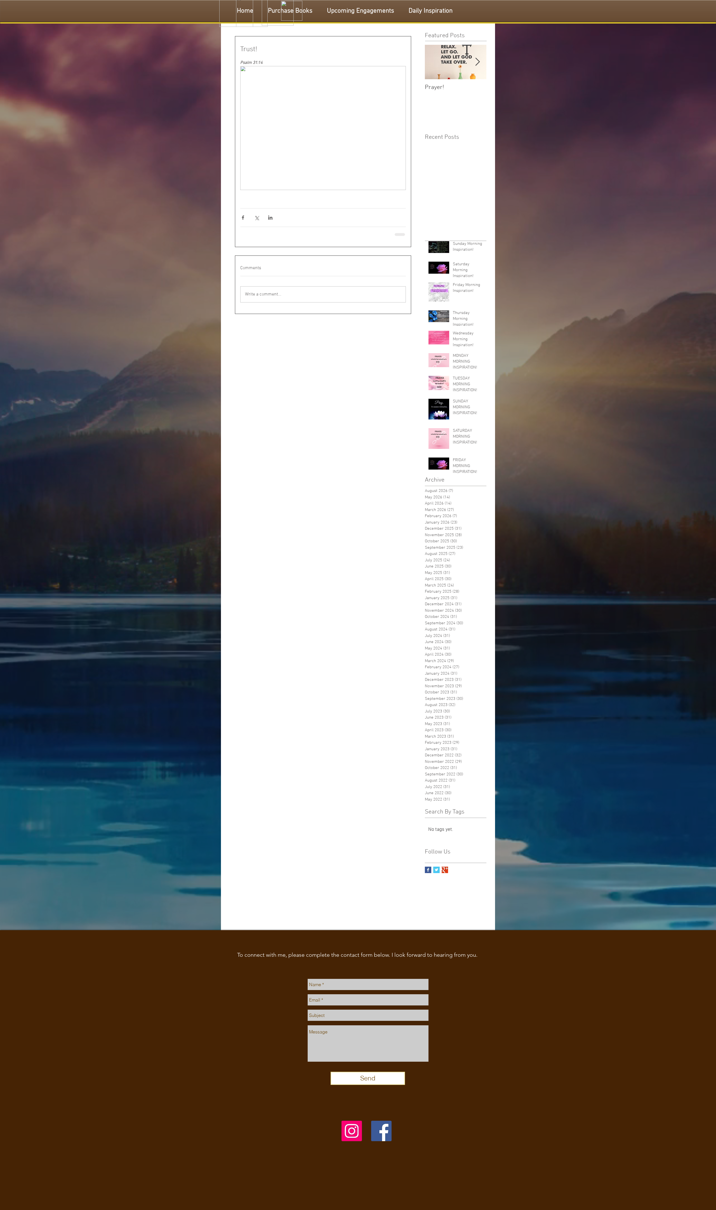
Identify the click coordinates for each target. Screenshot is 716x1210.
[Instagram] (351, 1130)
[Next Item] (477, 62)
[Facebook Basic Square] (428, 869)
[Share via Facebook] (243, 217)
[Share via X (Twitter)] (256, 217)
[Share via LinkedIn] (270, 217)
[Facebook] (381, 1130)
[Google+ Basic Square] (445, 869)
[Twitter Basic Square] (436, 869)
